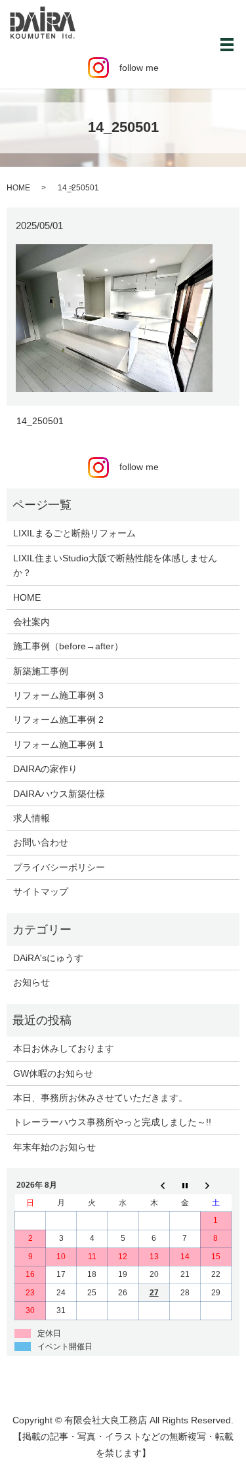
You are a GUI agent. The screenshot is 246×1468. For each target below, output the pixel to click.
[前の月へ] (153, 1185)
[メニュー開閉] (227, 44)
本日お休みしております (63, 1048)
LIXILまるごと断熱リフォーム (74, 533)
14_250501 (40, 421)
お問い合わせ (40, 842)
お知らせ (31, 982)
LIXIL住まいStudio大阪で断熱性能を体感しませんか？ (115, 565)
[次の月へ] (215, 1185)
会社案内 (31, 621)
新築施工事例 (40, 671)
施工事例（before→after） (68, 646)
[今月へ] (184, 1185)
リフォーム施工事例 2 (58, 719)
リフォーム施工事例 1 (58, 744)
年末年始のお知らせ (54, 1147)
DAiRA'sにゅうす (48, 958)
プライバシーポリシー (59, 867)
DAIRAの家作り (45, 769)
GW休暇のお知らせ (53, 1073)
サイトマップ (40, 891)
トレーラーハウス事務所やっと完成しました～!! (112, 1122)
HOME (18, 187)
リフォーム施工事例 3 (58, 695)
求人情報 (31, 818)
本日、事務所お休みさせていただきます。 (100, 1097)
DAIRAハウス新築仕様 (59, 793)
